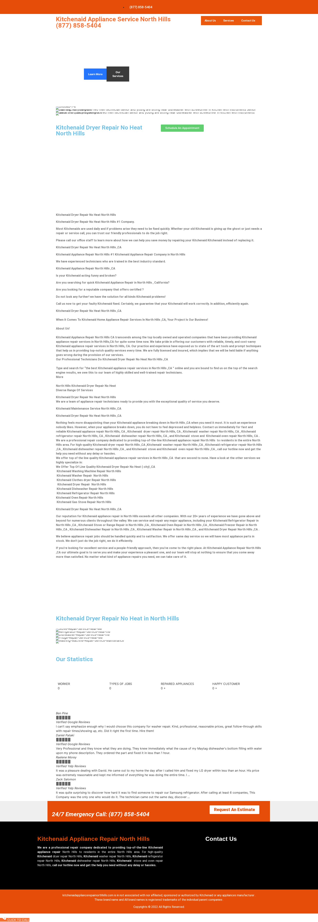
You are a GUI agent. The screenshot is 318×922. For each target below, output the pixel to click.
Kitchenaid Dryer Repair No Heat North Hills (99, 130)
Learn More (95, 74)
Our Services (117, 74)
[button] (59, 755)
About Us (210, 20)
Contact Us (248, 20)
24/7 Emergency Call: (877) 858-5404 (100, 814)
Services (228, 20)
